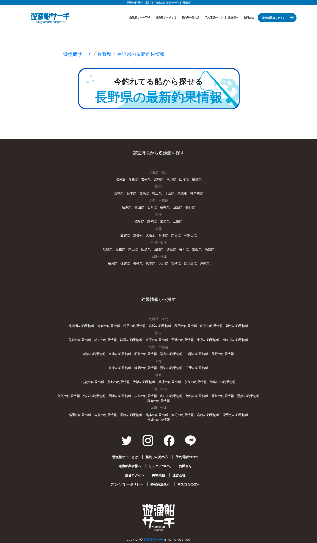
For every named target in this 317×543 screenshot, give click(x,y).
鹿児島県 (190, 263)
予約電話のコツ (214, 17)
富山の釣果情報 (120, 354)
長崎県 (138, 263)
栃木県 (131, 193)
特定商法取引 (160, 484)
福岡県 (112, 263)
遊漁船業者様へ (130, 466)
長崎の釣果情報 (131, 415)
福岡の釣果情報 (80, 415)
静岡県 (152, 221)
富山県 (139, 207)
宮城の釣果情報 (160, 326)
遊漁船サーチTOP (140, 17)
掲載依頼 (158, 475)
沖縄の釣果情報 (158, 420)
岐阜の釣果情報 (120, 368)
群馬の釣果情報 (131, 340)
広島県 (146, 249)
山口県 (158, 249)
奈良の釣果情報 (195, 382)
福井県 (165, 207)
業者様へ (233, 17)
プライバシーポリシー (127, 484)
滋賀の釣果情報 (93, 382)
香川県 (184, 249)
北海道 (120, 179)
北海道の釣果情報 (81, 326)
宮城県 (158, 179)
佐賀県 (125, 263)
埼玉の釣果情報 (157, 340)
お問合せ (249, 17)
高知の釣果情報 (158, 401)
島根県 (120, 249)
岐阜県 (139, 221)
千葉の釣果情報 (182, 340)
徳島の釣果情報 (197, 396)
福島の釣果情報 (237, 326)
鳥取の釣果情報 (68, 396)
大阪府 (150, 235)
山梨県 (177, 207)
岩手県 (146, 179)
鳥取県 (108, 249)
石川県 (152, 207)
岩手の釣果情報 (134, 326)
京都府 (138, 235)
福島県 (197, 179)
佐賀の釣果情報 (105, 415)
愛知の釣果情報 (171, 368)
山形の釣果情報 (211, 326)
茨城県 (119, 193)
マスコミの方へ (188, 484)
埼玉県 (157, 193)
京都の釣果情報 (118, 382)
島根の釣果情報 (94, 396)
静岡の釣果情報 (145, 368)
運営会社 (179, 475)
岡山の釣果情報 (120, 396)
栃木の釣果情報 (105, 340)
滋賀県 (125, 235)
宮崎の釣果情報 (208, 415)
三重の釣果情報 (197, 368)
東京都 (182, 193)
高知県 (209, 249)
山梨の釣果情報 (197, 354)
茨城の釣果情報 (80, 340)
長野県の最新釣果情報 (141, 54)
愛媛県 (197, 249)
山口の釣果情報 (171, 396)
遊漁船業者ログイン (274, 17)
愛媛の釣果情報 (248, 396)
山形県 (184, 179)
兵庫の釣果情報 (169, 382)
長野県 (104, 54)
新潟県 (127, 207)
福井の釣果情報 (171, 354)
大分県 (163, 263)
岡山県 (133, 249)
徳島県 (171, 249)
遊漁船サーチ (77, 54)
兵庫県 (163, 235)
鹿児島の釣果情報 (235, 415)
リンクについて (160, 466)
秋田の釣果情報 (185, 326)
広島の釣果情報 (145, 396)
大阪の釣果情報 (144, 382)
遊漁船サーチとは (166, 17)
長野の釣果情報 (222, 354)
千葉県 (169, 193)
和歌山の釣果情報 (223, 382)
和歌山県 (190, 235)
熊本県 (150, 263)
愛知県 (165, 221)
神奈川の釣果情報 (235, 340)
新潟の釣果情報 (94, 354)
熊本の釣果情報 (157, 415)
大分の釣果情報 (182, 415)
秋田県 (171, 179)
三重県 (177, 221)
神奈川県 (196, 193)
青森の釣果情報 (108, 326)
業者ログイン (134, 475)
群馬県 (144, 193)
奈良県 (176, 235)
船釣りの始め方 (191, 17)
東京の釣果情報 (208, 340)
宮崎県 (176, 263)
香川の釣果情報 (222, 396)
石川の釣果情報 (145, 354)
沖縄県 (205, 263)
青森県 (133, 179)
